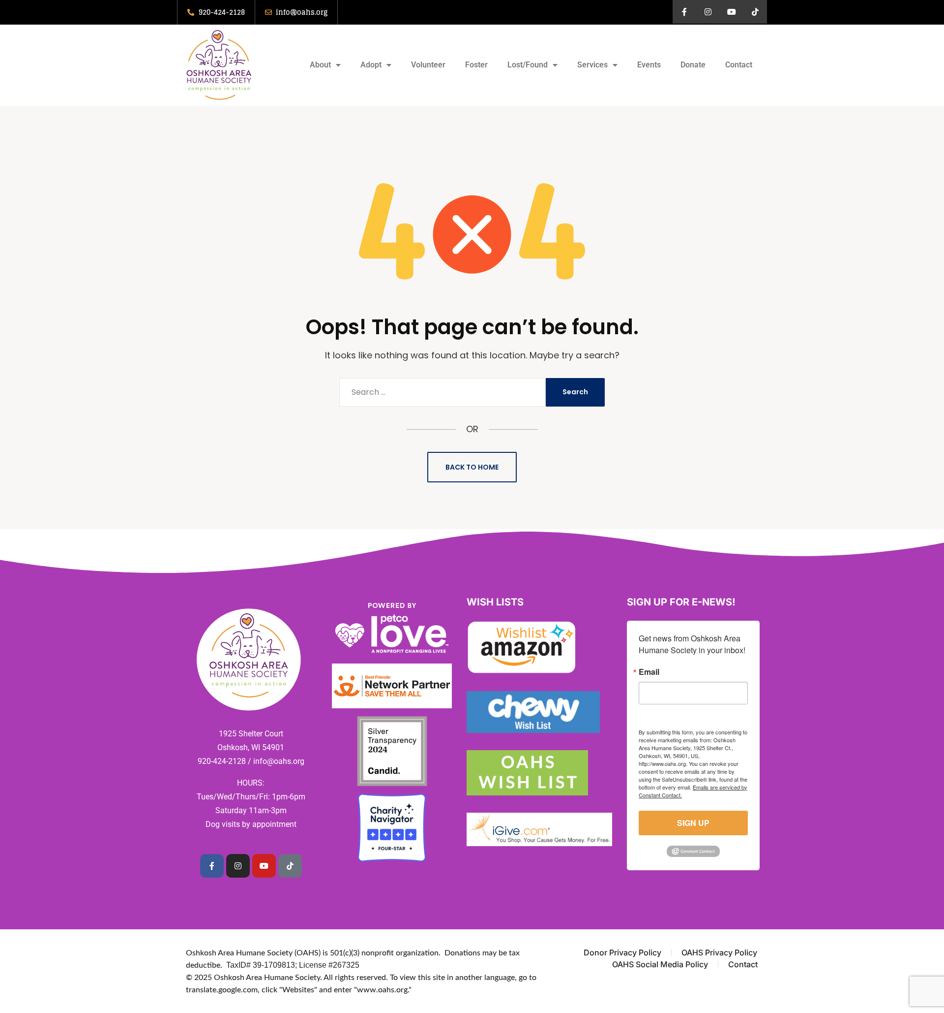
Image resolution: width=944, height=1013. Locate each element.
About (320, 64)
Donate (693, 64)
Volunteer (428, 64)
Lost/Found (527, 64)
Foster (476, 64)
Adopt (371, 64)
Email (649, 672)
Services (592, 64)
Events (649, 64)
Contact (738, 64)
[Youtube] (731, 12)
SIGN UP (693, 822)
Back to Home (472, 467)
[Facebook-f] (684, 12)
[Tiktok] (755, 12)
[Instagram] (708, 12)
